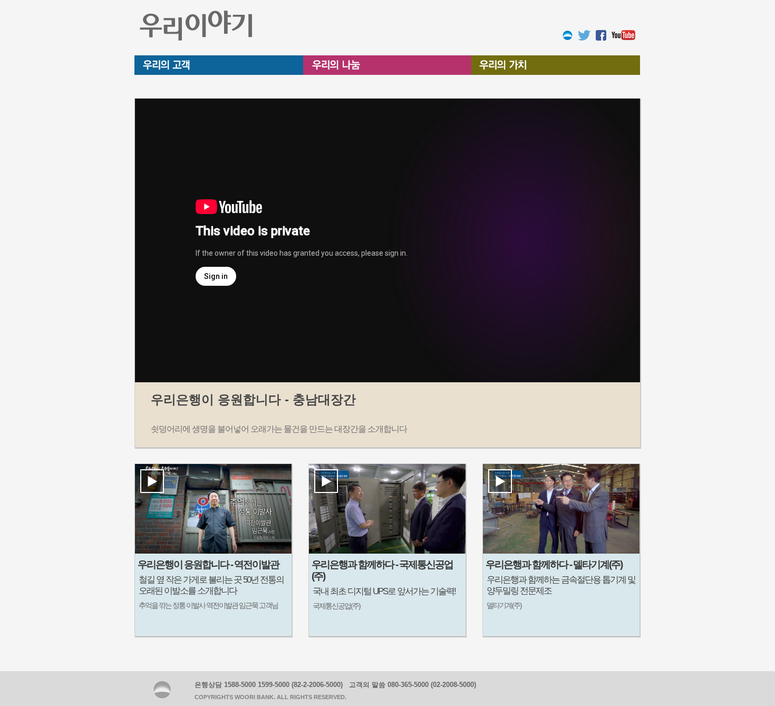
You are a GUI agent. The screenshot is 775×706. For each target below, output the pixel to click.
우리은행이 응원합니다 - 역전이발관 (208, 564)
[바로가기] (568, 34)
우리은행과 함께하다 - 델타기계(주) (554, 564)
